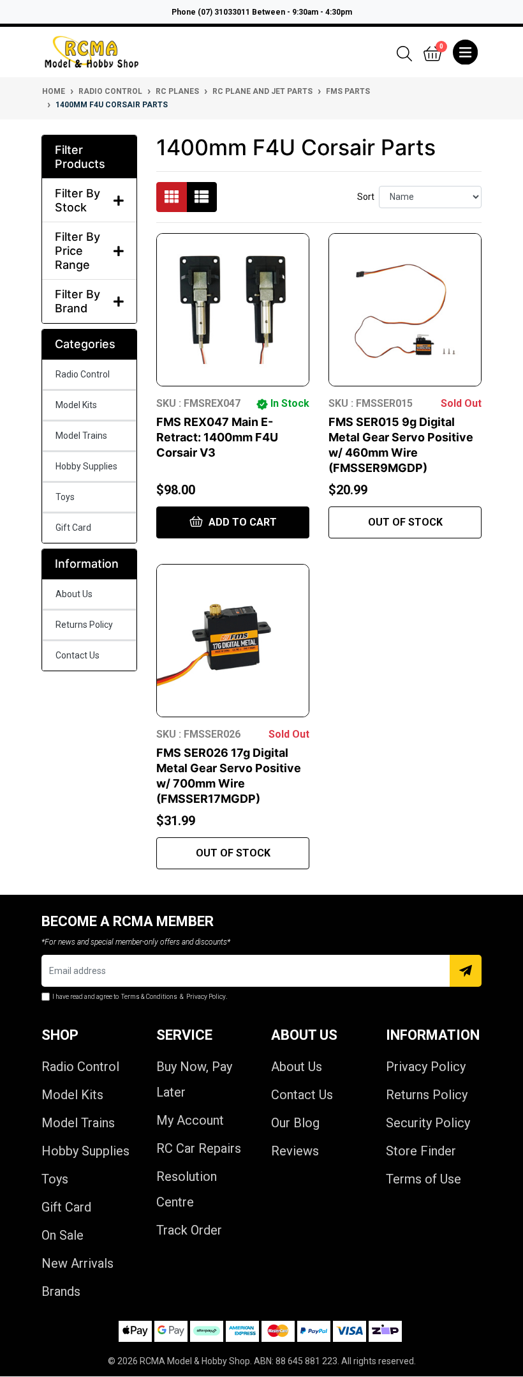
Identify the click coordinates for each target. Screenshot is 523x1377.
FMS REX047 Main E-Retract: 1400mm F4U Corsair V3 (217, 437)
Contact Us (77, 655)
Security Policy (428, 1122)
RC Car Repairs (198, 1148)
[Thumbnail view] (171, 197)
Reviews (295, 1151)
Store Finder (421, 1151)
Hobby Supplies (86, 466)
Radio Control (82, 374)
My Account (190, 1120)
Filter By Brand (77, 301)
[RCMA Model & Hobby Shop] (91, 52)
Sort (365, 197)
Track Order (189, 1230)
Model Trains (81, 435)
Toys (65, 497)
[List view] (201, 197)
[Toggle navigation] (465, 52)
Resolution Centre (186, 1189)
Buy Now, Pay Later (194, 1079)
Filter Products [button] (80, 157)
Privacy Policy (426, 1066)
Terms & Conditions (149, 996)
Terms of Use (423, 1179)
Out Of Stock (405, 522)
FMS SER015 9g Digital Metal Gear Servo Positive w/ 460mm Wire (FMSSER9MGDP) (400, 445)
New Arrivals (77, 1263)
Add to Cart (241, 522)
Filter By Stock (77, 200)
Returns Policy (84, 625)
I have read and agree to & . (139, 996)
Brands (60, 1291)
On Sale (62, 1235)
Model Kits (76, 405)
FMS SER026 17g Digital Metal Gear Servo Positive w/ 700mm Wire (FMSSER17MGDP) (228, 775)
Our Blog (295, 1122)
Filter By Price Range (77, 250)
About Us (73, 594)
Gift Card (73, 527)
